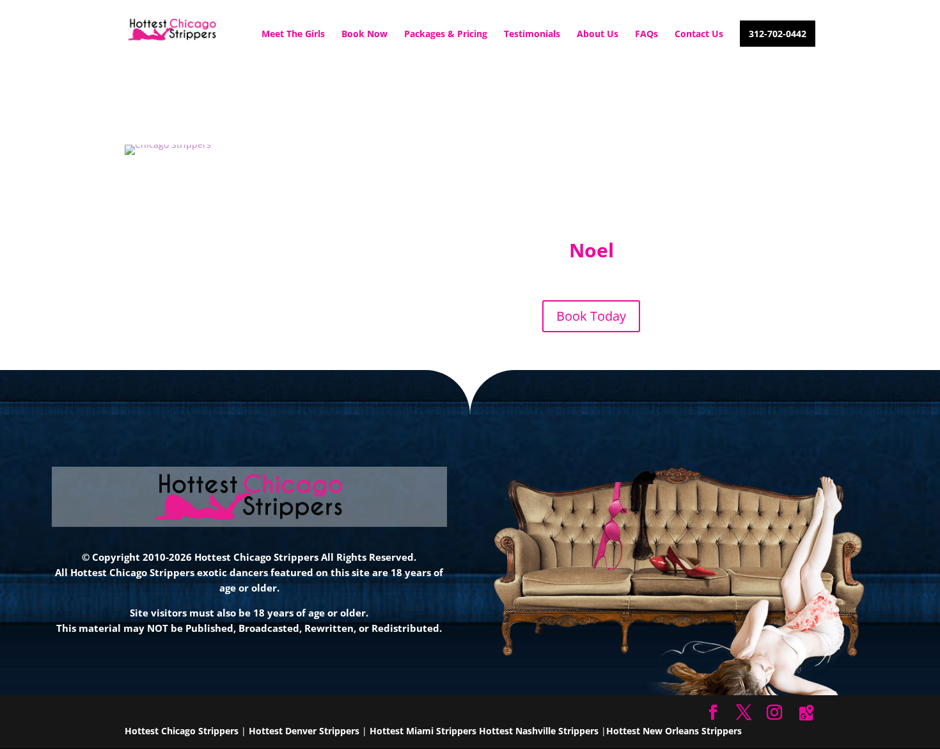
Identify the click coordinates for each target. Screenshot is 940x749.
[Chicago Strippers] (168, 144)
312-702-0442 (777, 34)
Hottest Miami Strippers (423, 731)
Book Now (364, 34)
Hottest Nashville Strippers (539, 731)
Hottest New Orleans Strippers (674, 731)
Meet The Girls (293, 34)
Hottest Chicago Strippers (182, 731)
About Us (597, 34)
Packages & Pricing (445, 34)
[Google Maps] (806, 713)
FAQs (646, 34)
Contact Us (699, 34)
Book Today (591, 316)
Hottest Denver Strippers (304, 731)
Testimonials (532, 34)
